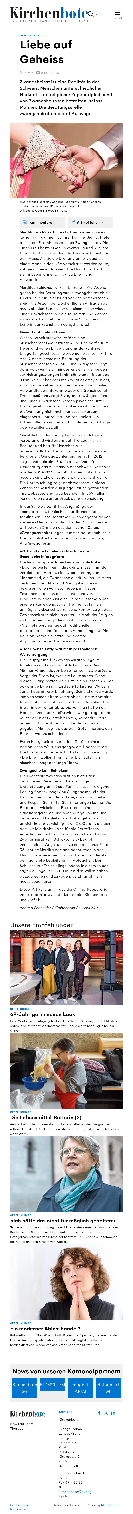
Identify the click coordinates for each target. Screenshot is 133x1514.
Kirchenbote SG (24, 1388)
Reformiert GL (108, 1388)
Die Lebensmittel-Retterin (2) (45, 1117)
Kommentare (40, 222)
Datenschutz (19, 1505)
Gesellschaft (30, 35)
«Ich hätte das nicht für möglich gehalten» (62, 1220)
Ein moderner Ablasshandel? (45, 1329)
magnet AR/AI (80, 1388)
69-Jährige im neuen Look (42, 1014)
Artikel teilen (89, 222)
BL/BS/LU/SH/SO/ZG (52, 1384)
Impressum (18, 1509)
